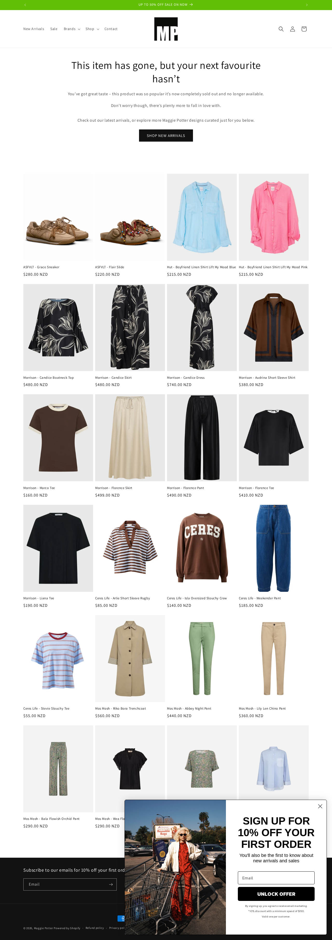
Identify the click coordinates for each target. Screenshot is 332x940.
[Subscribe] (110, 884)
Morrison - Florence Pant (185, 488)
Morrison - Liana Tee (38, 598)
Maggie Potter (43, 928)
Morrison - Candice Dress (185, 378)
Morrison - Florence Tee (256, 488)
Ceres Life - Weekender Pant (260, 598)
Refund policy (95, 928)
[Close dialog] (320, 806)
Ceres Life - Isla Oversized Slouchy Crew (197, 598)
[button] (72, 28)
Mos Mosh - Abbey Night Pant (189, 708)
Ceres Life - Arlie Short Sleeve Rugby (122, 598)
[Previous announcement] (25, 5)
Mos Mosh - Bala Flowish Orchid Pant (51, 819)
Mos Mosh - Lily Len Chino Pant (262, 708)
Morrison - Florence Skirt (113, 488)
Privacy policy (118, 928)
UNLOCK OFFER (276, 894)
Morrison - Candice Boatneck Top (48, 378)
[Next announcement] (307, 5)
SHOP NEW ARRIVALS (166, 135)
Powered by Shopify (67, 928)
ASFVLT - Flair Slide (109, 267)
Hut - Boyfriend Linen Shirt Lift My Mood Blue (201, 267)
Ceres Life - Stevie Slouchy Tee (46, 708)
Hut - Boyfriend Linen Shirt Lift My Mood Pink (273, 267)
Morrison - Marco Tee (39, 488)
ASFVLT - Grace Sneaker (41, 267)
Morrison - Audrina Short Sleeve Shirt (267, 378)
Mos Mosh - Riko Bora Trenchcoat (120, 708)
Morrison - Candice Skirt (113, 378)
